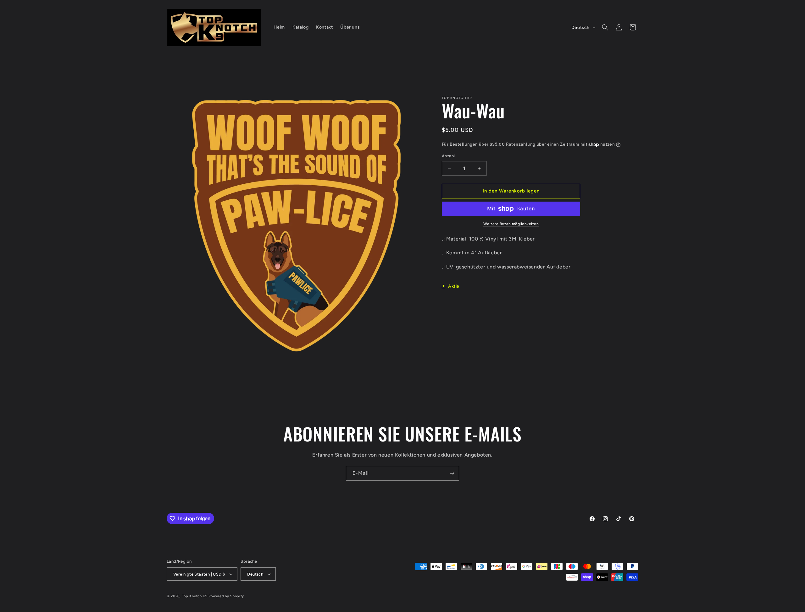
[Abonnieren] (452, 473)
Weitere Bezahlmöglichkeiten (511, 224)
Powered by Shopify (226, 596)
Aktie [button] (453, 286)
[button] (605, 27)
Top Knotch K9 (195, 596)
